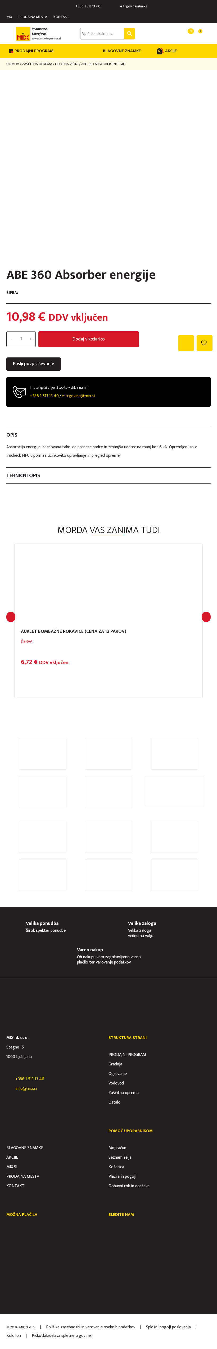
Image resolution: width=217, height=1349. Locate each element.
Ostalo (114, 1102)
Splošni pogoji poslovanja (168, 1327)
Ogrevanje (117, 1073)
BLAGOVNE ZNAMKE (122, 51)
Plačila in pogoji (122, 1176)
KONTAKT (61, 17)
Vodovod (116, 1083)
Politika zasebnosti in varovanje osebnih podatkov (90, 1327)
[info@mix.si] (9, 1088)
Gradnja (115, 1064)
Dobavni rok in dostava (129, 1186)
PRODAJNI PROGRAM (127, 1054)
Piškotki (39, 1335)
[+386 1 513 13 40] (71, 6)
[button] (10, 617)
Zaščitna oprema (37, 64)
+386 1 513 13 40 (88, 6)
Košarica (116, 1167)
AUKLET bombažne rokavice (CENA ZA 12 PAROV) (73, 631)
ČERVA (26, 641)
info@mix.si (26, 1088)
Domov (12, 64)
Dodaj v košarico (89, 339)
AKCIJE (171, 51)
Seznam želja (120, 1157)
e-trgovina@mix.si (134, 6)
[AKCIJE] (160, 51)
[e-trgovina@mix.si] (116, 6)
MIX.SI (11, 1167)
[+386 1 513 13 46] (9, 1079)
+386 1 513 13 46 (29, 1079)
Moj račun (117, 1147)
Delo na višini (66, 64)
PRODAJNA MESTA (33, 17)
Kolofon (13, 1335)
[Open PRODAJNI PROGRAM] (57, 51)
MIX (9, 17)
